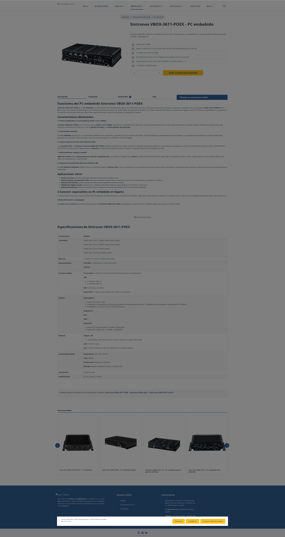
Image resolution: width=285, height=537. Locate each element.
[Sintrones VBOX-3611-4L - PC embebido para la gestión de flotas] (164, 442)
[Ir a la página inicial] (65, 6)
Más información (66, 521)
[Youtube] (142, 533)
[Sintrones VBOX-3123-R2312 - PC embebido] (77, 442)
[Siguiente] (227, 445)
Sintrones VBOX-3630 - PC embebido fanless (119, 470)
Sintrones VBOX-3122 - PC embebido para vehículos (204, 471)
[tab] (72, 97)
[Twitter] (138, 533)
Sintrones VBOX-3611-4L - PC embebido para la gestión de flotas (163, 471)
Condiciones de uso (127, 505)
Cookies (123, 501)
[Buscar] (224, 6)
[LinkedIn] (146, 533)
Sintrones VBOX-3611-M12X (161, 392)
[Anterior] (57, 445)
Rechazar (178, 521)
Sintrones (61, 125)
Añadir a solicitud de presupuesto (183, 73)
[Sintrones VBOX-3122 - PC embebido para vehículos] (207, 442)
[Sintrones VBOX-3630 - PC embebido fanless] (120, 442)
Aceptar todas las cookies (213, 521)
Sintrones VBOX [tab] (64, 410)
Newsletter (124, 509)
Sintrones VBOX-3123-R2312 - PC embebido (75, 470)
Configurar (192, 521)
